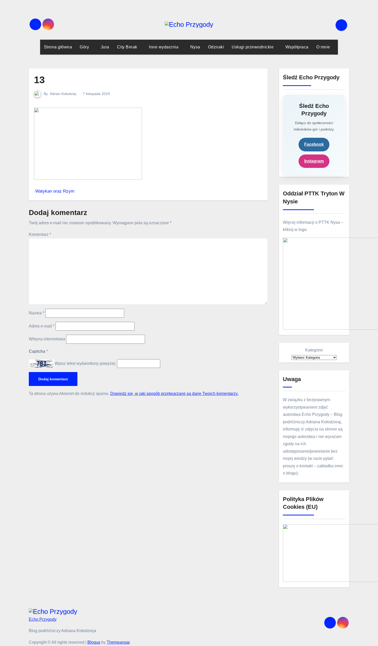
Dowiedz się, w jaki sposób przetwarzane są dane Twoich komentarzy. (174, 393)
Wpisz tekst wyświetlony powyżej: (85, 363)
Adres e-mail (42, 326)
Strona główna (58, 47)
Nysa (195, 47)
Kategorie (314, 350)
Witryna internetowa (47, 339)
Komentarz (40, 234)
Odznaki (216, 47)
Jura (105, 47)
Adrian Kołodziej (63, 94)
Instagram (314, 161)
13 (39, 79)
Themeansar (118, 642)
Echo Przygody (43, 619)
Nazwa (36, 313)
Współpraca (297, 47)
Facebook (314, 144)
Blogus (93, 642)
